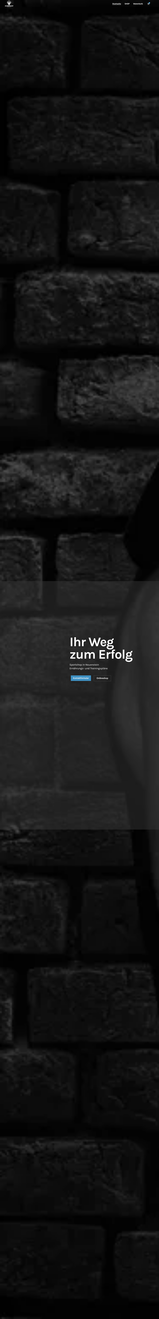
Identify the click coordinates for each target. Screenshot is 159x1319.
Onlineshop (102, 678)
